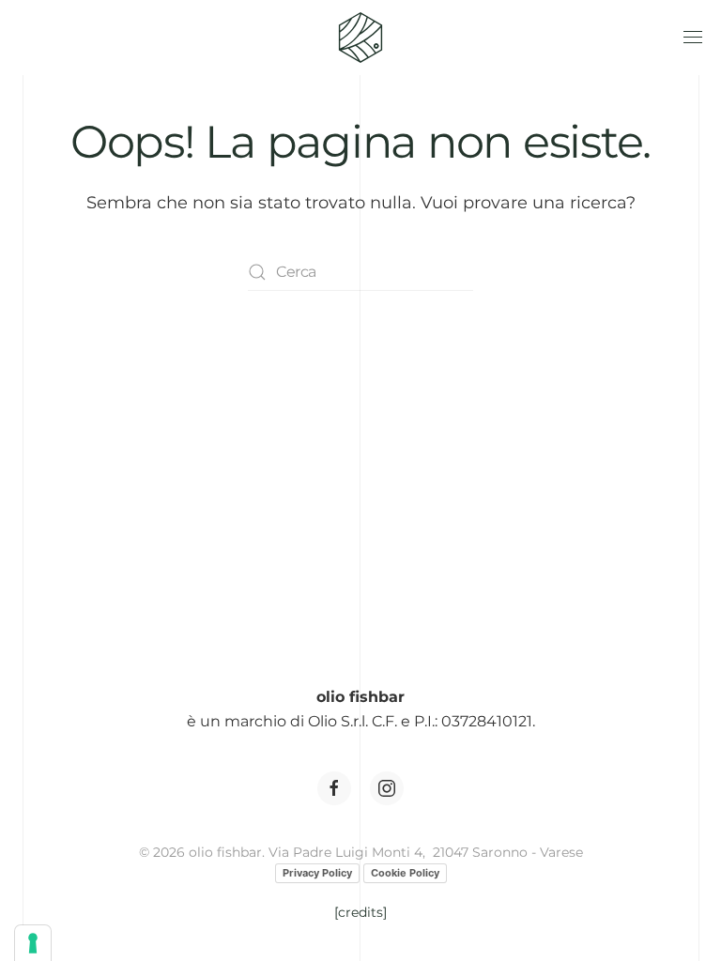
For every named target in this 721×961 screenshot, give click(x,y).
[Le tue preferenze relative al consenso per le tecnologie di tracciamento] (33, 943)
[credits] (360, 912)
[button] (692, 37)
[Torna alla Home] (360, 37)
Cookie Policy (405, 872)
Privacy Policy (317, 872)
